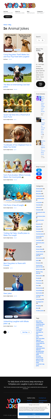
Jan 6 (15, 119)
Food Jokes (38, 231)
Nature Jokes (18, 200)
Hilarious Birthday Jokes (40, 350)
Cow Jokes (38, 205)
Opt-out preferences (31, 416)
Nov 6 (15, 237)
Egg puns (38, 226)
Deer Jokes (8, 293)
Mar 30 (15, 89)
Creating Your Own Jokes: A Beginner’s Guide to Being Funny (43, 147)
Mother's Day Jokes (39, 361)
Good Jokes (39, 240)
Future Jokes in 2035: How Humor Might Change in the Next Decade (43, 104)
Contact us (8, 16)
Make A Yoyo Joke (40, 84)
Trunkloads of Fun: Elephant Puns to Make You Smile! (17, 146)
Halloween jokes (40, 242)
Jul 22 (11, 268)
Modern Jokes (39, 269)
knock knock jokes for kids (39, 358)
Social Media (39, 290)
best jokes (39, 321)
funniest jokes (40, 341)
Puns (16, 316)
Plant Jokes (39, 280)
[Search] (43, 40)
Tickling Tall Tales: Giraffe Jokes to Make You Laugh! (16, 234)
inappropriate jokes (39, 353)
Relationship (39, 288)
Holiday (38, 246)
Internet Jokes (39, 258)
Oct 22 (10, 59)
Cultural (38, 207)
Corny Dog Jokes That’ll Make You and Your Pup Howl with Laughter (16, 55)
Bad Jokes (38, 191)
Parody (38, 278)
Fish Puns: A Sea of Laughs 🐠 (15, 205)
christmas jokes (40, 324)
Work (37, 308)
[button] (48, 404)
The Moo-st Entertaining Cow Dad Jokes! (17, 86)
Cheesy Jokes (39, 196)
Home (5, 25)
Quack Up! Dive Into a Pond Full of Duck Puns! (17, 116)
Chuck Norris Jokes (39, 326)
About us (29, 400)
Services (29, 403)
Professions (39, 283)
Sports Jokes (39, 293)
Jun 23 (15, 296)
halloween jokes (40, 348)
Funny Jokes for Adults (40, 344)
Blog (9, 25)
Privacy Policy (37, 416)
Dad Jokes (38, 210)
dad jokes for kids (39, 332)
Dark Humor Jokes (40, 216)
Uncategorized (39, 301)
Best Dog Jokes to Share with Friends (15, 264)
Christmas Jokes (40, 198)
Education (38, 224)
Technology (39, 299)
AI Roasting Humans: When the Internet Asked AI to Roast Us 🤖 (43, 126)
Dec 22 (15, 179)
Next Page (24, 332)
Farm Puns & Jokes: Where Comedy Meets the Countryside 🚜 (17, 176)
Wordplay (38, 305)
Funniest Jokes (39, 234)
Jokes (37, 260)
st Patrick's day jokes (40, 364)
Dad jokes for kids (40, 212)
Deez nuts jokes (40, 220)
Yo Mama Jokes (40, 310)
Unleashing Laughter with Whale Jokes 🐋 (16, 322)
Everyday (38, 229)
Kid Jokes (38, 263)
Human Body (39, 249)
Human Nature (40, 251)
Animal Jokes (9, 49)
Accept (34, 414)
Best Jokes (38, 193)
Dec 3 (15, 207)
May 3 (15, 326)
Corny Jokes (17, 49)
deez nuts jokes (40, 338)
